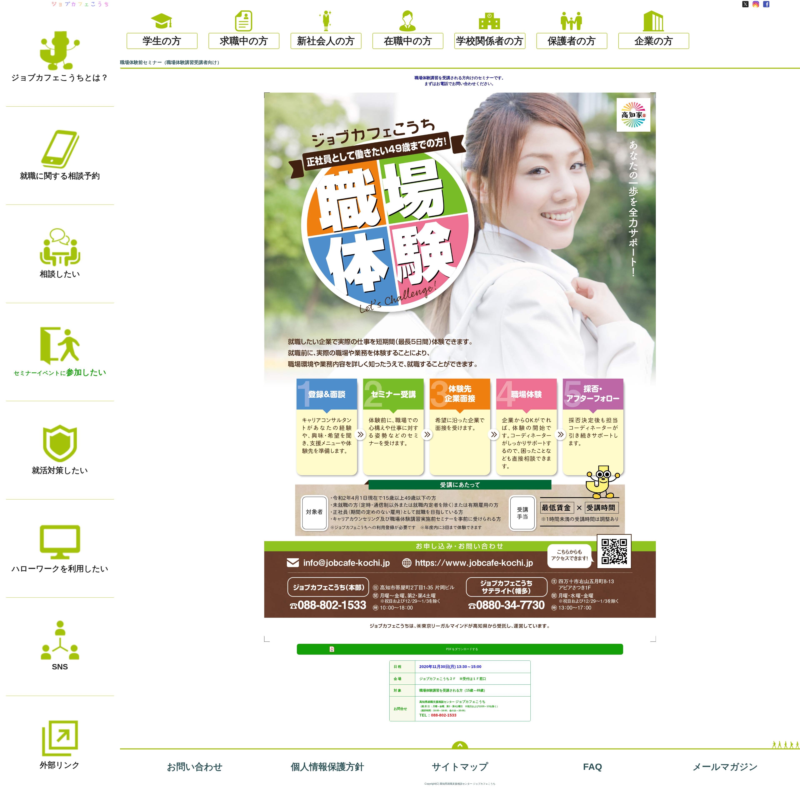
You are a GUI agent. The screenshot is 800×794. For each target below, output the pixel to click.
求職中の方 (244, 40)
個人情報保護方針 (327, 767)
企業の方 (654, 40)
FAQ (592, 767)
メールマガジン (725, 767)
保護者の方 (572, 40)
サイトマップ (460, 767)
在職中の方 (408, 40)
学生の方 (162, 40)
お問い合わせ (195, 767)
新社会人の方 (326, 40)
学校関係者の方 (490, 40)
